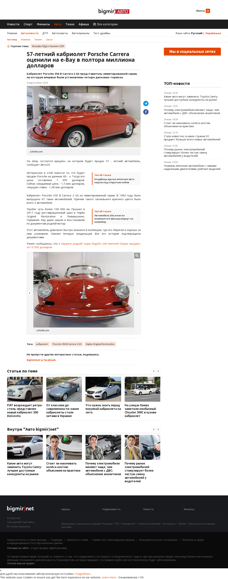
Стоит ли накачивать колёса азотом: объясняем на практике (63, 466)
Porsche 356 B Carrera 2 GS (67, 344)
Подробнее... (83, 573)
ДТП (45, 33)
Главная (12, 33)
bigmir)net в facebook (41, 360)
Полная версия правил (21, 563)
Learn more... (110, 577)
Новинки (25, 39)
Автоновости (29, 33)
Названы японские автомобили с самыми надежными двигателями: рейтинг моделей (192, 167)
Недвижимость (111, 509)
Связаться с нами (77, 539)
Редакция (56, 539)
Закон (49, 39)
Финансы (43, 24)
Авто (57, 24)
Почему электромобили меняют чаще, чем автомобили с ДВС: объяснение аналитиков (103, 468)
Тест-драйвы (101, 33)
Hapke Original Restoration (100, 344)
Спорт (28, 24)
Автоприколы (80, 33)
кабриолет (42, 344)
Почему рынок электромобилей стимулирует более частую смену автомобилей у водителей (139, 472)
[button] (29, 293)
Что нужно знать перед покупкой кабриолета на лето (103, 408)
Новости (13, 24)
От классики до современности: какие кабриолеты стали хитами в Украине (62, 410)
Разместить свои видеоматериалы (113, 539)
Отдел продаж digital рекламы (49, 548)
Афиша (84, 24)
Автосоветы (60, 33)
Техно (70, 24)
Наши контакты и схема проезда (27, 539)
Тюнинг (38, 39)
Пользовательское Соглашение (158, 539)
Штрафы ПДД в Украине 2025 (48, 46)
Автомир (12, 39)
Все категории (107, 24)
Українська (213, 33)
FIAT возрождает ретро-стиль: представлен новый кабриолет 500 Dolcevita (25, 410)
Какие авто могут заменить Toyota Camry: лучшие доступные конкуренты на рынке (24, 468)
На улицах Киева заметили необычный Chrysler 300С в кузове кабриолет (140, 410)
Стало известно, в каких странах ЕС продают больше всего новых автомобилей (192, 137)
